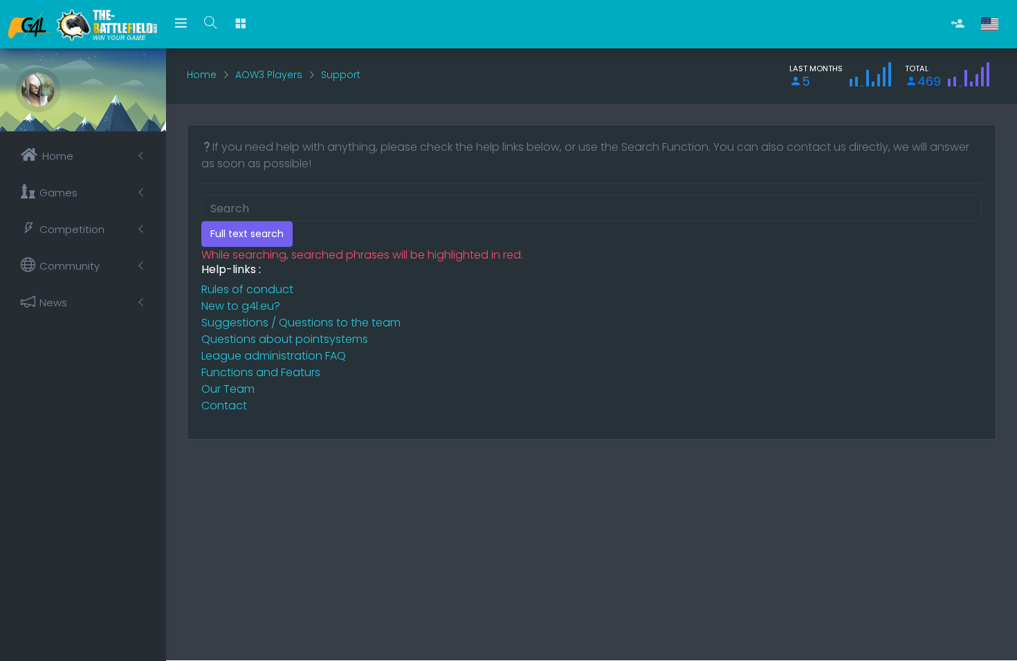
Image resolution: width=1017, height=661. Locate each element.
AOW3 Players (268, 75)
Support (340, 75)
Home (202, 75)
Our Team (228, 389)
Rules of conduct (247, 289)
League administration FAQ (273, 356)
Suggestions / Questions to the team (301, 322)
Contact (224, 405)
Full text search (247, 234)
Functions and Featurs (260, 372)
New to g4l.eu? (240, 306)
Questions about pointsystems (284, 339)
